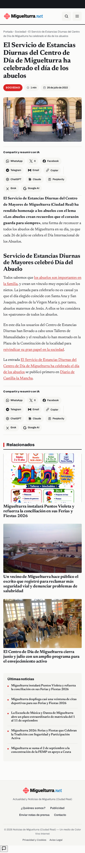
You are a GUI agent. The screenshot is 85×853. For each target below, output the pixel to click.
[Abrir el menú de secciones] (77, 16)
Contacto (60, 814)
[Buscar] (66, 16)
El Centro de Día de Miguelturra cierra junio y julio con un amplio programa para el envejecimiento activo (41, 657)
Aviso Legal (56, 839)
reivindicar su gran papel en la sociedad (33, 350)
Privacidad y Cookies (34, 839)
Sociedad (20, 31)
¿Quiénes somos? (33, 808)
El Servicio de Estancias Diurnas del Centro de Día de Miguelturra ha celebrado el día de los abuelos (41, 366)
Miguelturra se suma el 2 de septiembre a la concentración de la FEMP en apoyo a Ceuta (41, 750)
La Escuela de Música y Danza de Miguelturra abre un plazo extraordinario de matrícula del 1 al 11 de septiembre (43, 716)
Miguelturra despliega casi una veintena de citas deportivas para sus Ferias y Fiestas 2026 (44, 701)
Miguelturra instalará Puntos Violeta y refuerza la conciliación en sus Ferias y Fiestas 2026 (38, 511)
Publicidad (57, 808)
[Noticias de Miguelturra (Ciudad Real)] (23, 16)
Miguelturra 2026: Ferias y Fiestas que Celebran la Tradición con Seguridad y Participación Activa (44, 734)
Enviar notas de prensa (34, 814)
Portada (8, 31)
